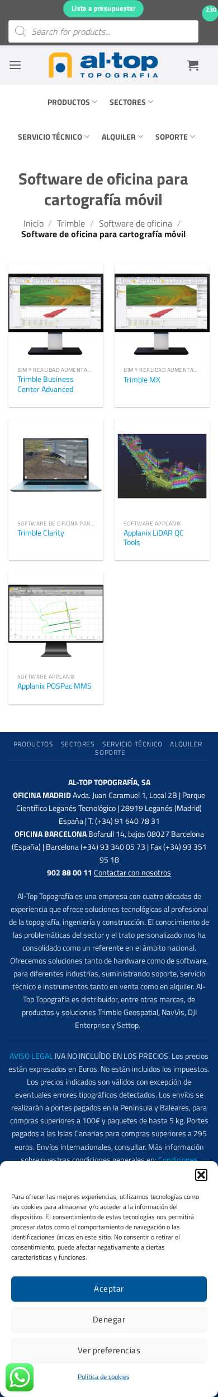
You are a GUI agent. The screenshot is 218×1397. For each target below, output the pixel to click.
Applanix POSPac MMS (54, 686)
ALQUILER (119, 137)
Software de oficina (135, 223)
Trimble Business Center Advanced (45, 384)
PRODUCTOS (69, 102)
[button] (201, 1175)
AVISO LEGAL (31, 1056)
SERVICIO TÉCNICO (50, 137)
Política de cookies (104, 1376)
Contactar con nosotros (132, 872)
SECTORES (128, 102)
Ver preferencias (109, 1350)
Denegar (109, 1319)
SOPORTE (171, 137)
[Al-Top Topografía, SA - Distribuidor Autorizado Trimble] (103, 65)
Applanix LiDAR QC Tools (154, 538)
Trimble (71, 223)
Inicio (33, 223)
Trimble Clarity (40, 533)
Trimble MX (142, 380)
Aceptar (109, 1288)
